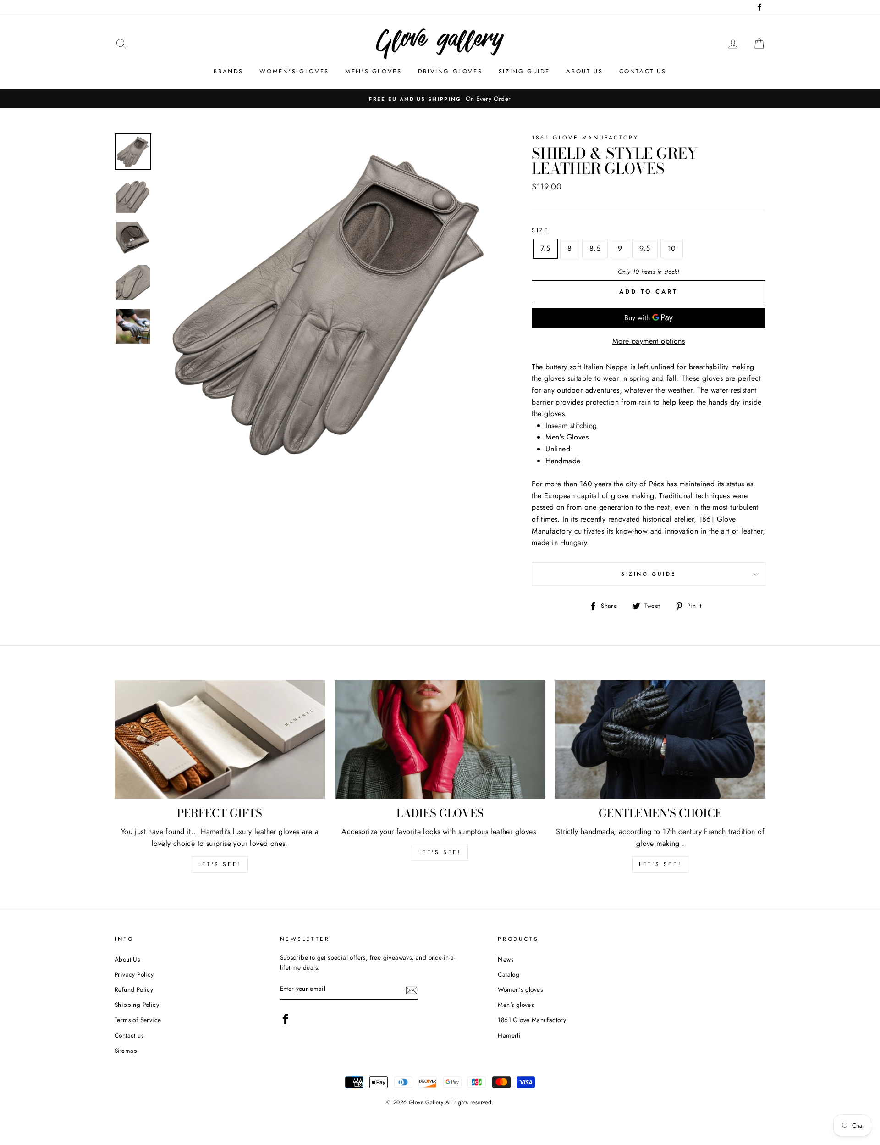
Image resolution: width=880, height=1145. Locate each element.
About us (584, 71)
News (505, 959)
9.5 (644, 248)
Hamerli (509, 1035)
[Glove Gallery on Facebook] (285, 1018)
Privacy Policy (134, 974)
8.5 (594, 248)
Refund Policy (134, 989)
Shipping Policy (137, 1004)
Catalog (508, 974)
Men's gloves (373, 71)
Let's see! (219, 864)
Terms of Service (138, 1019)
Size (540, 230)
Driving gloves (450, 71)
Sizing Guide (524, 71)
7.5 (545, 248)
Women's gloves (294, 71)
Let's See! (439, 852)
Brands (228, 71)
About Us (127, 959)
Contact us (642, 71)
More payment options (648, 341)
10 (672, 248)
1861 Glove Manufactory (532, 1019)
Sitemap (126, 1050)
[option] (329, 305)
